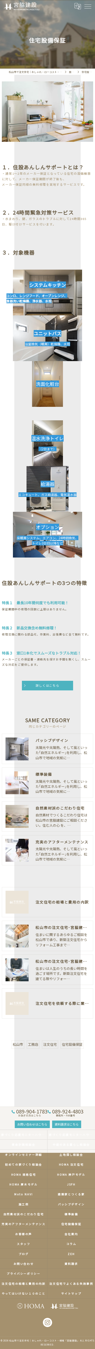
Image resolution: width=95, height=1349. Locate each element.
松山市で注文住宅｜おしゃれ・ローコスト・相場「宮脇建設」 (44, 1340)
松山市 (18, 1044)
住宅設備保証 (72, 1044)
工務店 (33, 1044)
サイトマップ (71, 1293)
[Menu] (88, 6)
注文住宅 (50, 1044)
